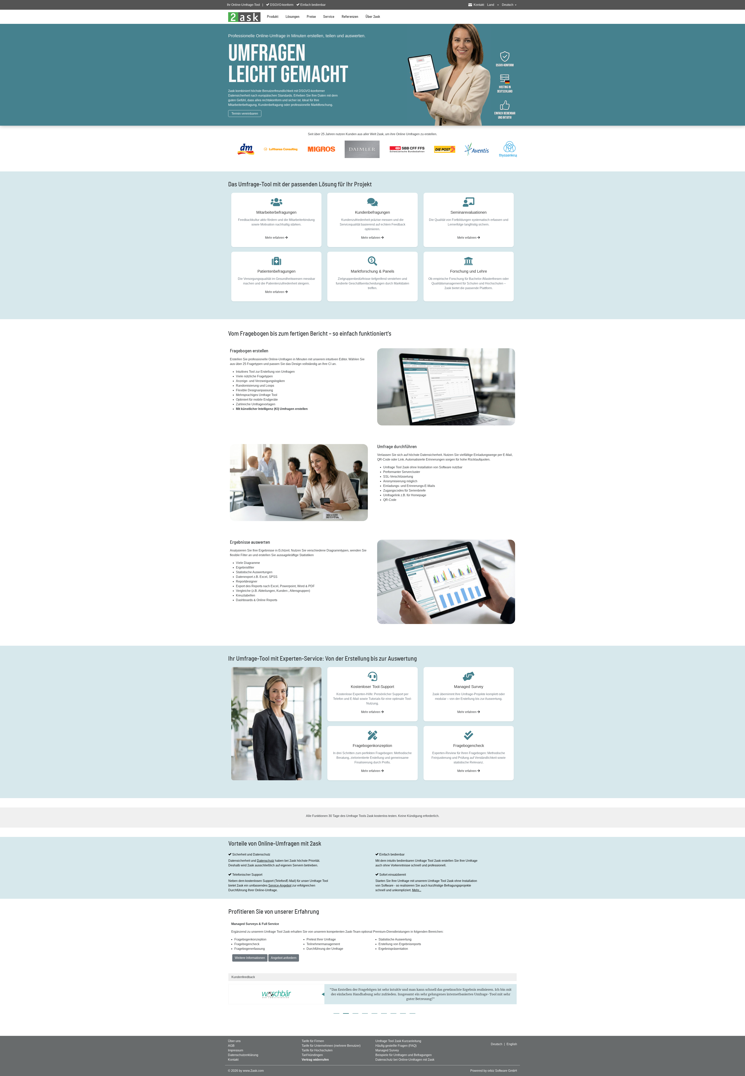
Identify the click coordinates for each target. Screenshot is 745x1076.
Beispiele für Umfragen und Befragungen (403, 1055)
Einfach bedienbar (313, 4)
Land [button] (491, 4)
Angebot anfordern (283, 957)
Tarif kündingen (312, 1055)
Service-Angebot (279, 885)
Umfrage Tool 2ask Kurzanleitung (398, 1041)
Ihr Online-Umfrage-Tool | (245, 4)
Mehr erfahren (275, 237)
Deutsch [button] (508, 4)
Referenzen (350, 17)
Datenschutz (265, 860)
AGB (231, 1045)
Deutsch (496, 1044)
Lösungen (292, 17)
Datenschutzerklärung (243, 1055)
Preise (311, 17)
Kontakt (479, 4)
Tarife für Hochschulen (317, 1050)
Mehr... (416, 890)
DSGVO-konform (281, 4)
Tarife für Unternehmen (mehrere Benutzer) (331, 1045)
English (512, 1044)
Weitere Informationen (250, 957)
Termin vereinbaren (244, 113)
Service (328, 17)
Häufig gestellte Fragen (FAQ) (396, 1045)
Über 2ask (373, 17)
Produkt (272, 17)
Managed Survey (387, 1050)
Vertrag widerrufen (315, 1059)
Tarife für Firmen (313, 1041)
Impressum (235, 1050)
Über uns (234, 1041)
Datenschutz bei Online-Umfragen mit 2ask (404, 1059)
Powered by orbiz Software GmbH (493, 1070)
